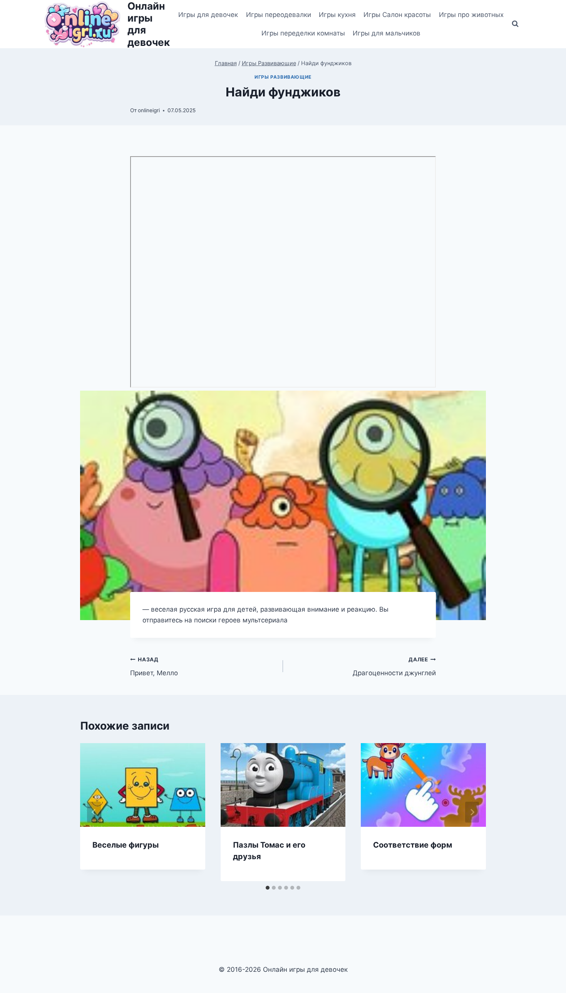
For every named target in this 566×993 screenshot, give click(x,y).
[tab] (268, 888)
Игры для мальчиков (386, 33)
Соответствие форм (412, 845)
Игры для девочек (208, 15)
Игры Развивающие (283, 77)
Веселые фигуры (125, 845)
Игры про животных (471, 15)
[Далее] (472, 812)
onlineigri (149, 110)
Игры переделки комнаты (303, 33)
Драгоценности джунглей (394, 666)
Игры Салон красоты (397, 15)
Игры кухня (337, 15)
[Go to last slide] (94, 812)
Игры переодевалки (278, 15)
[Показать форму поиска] (515, 24)
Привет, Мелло (154, 666)
